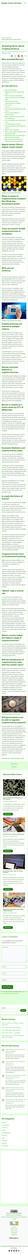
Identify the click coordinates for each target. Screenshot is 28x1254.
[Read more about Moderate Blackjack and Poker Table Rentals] (14, 900)
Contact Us (14, 1234)
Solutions (4, 1143)
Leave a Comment (6, 51)
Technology (5, 1145)
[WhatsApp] (25, 56)
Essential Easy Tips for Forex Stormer (13, 871)
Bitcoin (10, 222)
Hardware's (5, 1127)
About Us (14, 1227)
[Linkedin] (22, 56)
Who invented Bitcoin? (11, 90)
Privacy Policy (14, 1229)
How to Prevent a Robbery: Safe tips (11, 1027)
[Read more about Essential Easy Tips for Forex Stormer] (14, 861)
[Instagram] (14, 1250)
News (3, 1138)
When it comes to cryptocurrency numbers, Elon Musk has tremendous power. (15, 97)
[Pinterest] (18, 56)
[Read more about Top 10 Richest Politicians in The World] (14, 787)
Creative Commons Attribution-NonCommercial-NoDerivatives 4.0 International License (14, 1217)
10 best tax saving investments (13, 834)
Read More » (8, 814)
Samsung (10, 80)
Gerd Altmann (10, 320)
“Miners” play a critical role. (12, 129)
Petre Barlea (10, 714)
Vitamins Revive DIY (10, 1049)
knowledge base (6, 1133)
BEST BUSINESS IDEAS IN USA (16, 758)
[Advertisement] (14, 22)
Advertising (14, 1232)
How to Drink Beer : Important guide (11, 1030)
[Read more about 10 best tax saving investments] (14, 824)
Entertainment (5, 1125)
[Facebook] (12, 56)
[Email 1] (18, 1250)
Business (5, 801)
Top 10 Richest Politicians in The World (12, 798)
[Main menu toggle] (24, 3)
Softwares (4, 1140)
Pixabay (19, 192)
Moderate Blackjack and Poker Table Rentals (13, 910)
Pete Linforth (10, 192)
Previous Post (14, 763)
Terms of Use (14, 1231)
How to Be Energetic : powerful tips (11, 1033)
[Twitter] (15, 56)
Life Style (4, 1135)
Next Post (14, 766)
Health (3, 1130)
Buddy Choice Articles (11, 3)
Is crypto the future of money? (13, 124)
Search (3, 1008)
